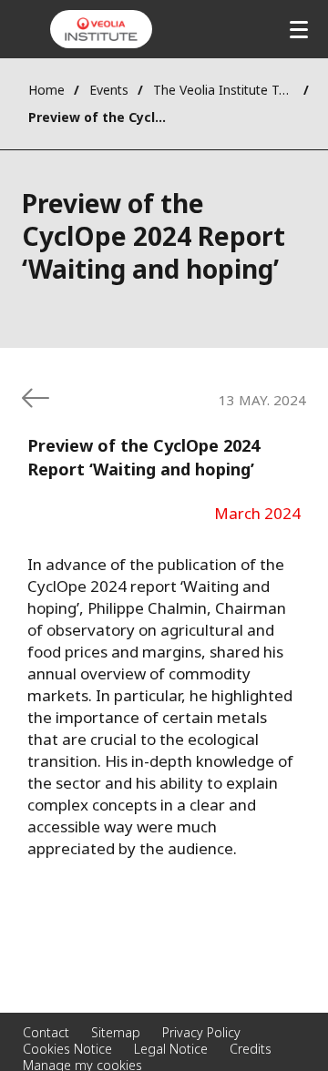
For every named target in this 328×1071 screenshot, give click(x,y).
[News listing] (35, 398)
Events (108, 89)
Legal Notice (171, 1048)
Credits (251, 1048)
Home (46, 89)
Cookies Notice (67, 1048)
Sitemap (115, 1032)
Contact (46, 1032)
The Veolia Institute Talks (223, 89)
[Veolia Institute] (101, 29)
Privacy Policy (201, 1032)
